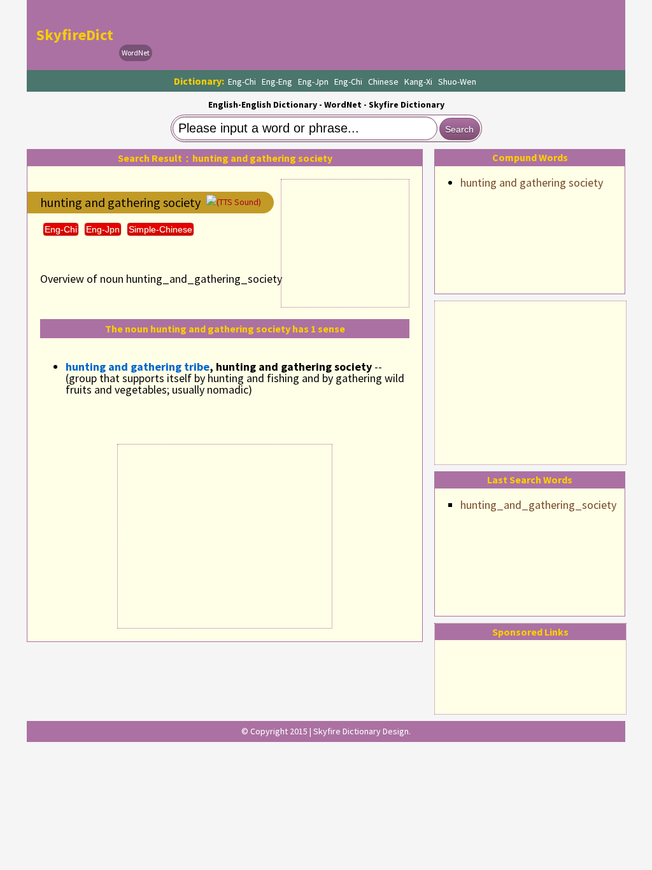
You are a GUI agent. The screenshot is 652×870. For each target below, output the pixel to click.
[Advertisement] (530, 380)
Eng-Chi (242, 81)
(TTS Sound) (238, 202)
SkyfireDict (74, 35)
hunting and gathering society (531, 182)
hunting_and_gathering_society (538, 504)
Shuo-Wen (457, 81)
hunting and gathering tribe (137, 366)
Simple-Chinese (160, 229)
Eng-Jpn (313, 81)
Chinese (383, 81)
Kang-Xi (418, 81)
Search (459, 129)
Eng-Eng (277, 81)
